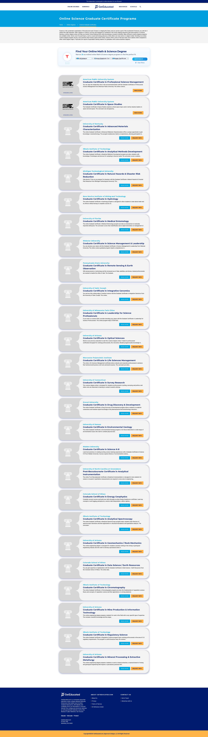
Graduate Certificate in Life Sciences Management (109, 360)
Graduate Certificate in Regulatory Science (105, 635)
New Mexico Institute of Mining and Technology (104, 196)
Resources (123, 6)
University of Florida (92, 219)
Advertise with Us (127, 701)
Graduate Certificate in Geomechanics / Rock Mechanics (112, 543)
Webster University (91, 241)
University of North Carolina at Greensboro (102, 469)
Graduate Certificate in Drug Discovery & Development (111, 405)
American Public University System (98, 79)
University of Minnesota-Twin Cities (99, 310)
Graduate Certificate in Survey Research (104, 382)
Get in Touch (125, 698)
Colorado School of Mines (94, 494)
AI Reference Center (98, 707)
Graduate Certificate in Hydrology (100, 199)
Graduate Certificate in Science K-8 (101, 449)
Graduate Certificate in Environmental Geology (107, 427)
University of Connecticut (94, 380)
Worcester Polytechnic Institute (97, 358)
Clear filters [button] (141, 63)
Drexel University (90, 402)
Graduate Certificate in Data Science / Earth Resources (111, 565)
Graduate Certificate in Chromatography (104, 587)
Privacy (94, 701)
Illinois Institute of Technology (96, 149)
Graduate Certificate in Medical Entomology (106, 221)
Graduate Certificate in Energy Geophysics (105, 496)
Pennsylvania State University (96, 263)
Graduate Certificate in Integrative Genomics (106, 291)
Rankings (85, 6)
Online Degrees (73, 6)
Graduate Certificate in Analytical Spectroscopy (107, 519)
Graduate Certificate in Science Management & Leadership (113, 243)
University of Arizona (92, 336)
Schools (133, 6)
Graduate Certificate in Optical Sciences (103, 338)
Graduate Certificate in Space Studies (102, 104)
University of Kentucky (93, 124)
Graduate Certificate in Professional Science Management (113, 82)
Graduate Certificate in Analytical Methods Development (112, 151)
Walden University (91, 447)
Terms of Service (97, 704)
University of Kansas (92, 424)
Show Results (139, 59)
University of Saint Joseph (94, 288)
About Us (94, 698)
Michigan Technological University (98, 171)
